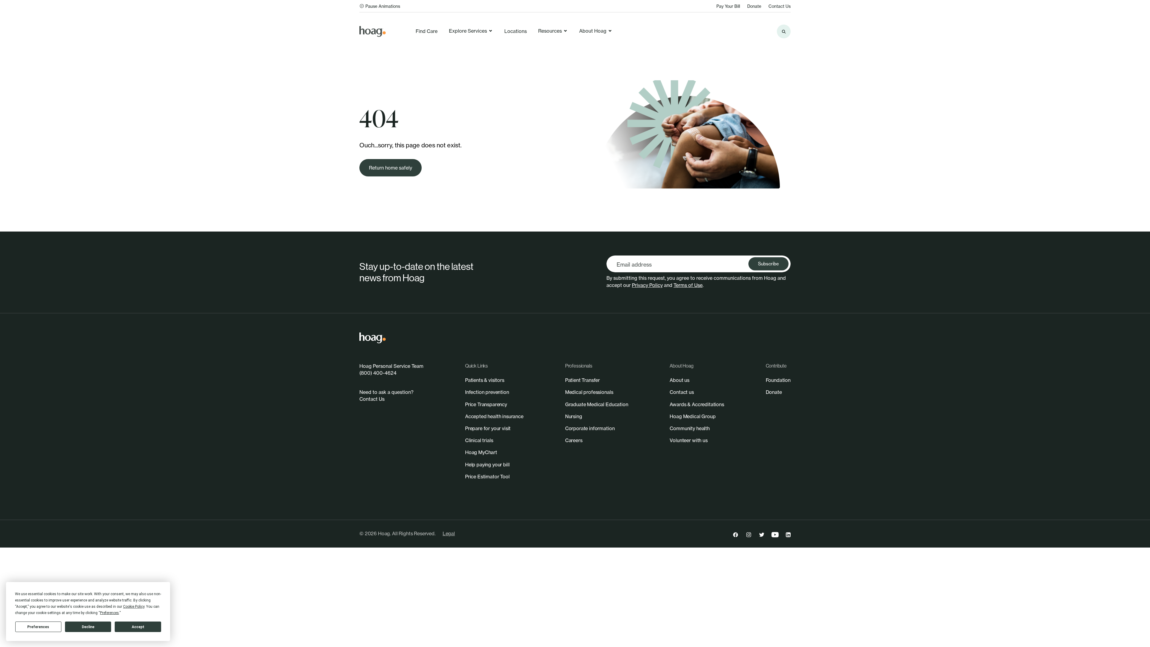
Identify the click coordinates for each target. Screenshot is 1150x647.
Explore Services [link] (468, 31)
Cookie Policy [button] (133, 606)
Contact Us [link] (779, 6)
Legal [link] (449, 533)
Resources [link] (550, 31)
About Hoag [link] (592, 31)
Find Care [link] (427, 31)
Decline (88, 627)
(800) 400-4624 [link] (378, 373)
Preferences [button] (109, 613)
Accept (138, 627)
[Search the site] (784, 31)
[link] (372, 31)
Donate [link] (754, 6)
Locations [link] (515, 31)
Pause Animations (382, 6)
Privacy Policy (647, 285)
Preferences (38, 627)
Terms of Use (688, 285)
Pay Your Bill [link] (728, 6)
